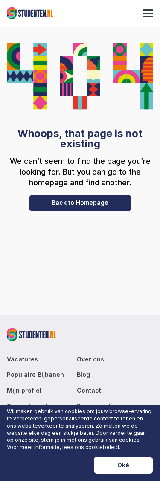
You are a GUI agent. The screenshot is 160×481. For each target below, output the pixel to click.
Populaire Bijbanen (35, 374)
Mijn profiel (24, 390)
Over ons (90, 359)
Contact (89, 390)
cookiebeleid (102, 447)
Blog (83, 374)
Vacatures (22, 359)
